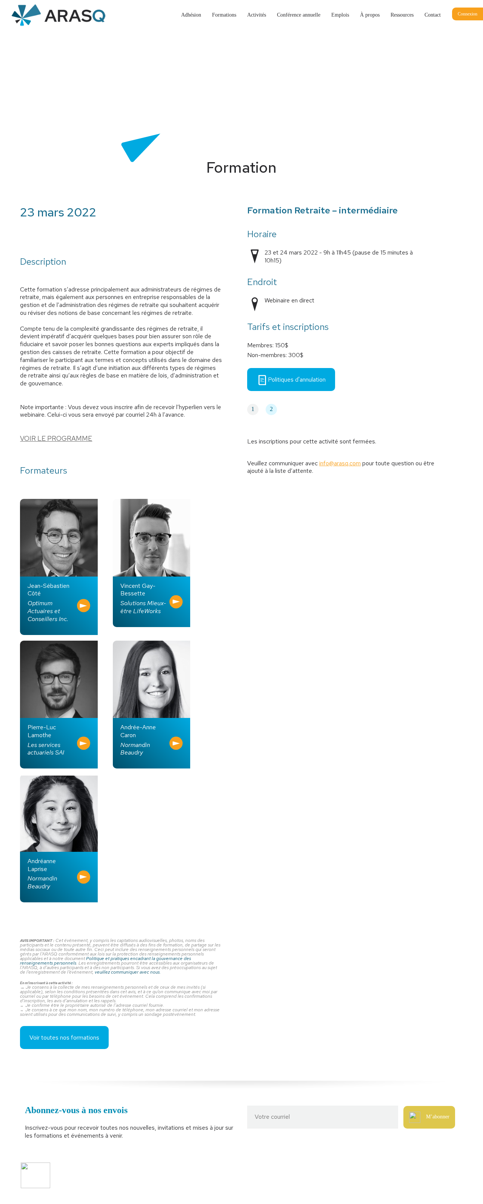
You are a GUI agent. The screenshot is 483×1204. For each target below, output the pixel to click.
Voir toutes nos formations (64, 1037)
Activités (256, 15)
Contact (433, 15)
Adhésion (191, 15)
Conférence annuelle (298, 15)
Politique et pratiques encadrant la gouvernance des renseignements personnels (105, 961)
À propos (370, 15)
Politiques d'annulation (297, 379)
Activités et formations (158, 1171)
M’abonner (437, 1117)
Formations (224, 15)
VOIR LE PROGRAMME (56, 438)
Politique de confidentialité (162, 1184)
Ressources (402, 15)
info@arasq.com (340, 463)
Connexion (467, 14)
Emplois (340, 15)
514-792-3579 (372, 1171)
